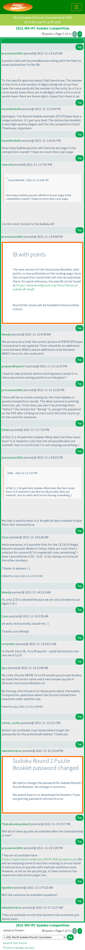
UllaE (5, 430)
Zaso (5, 537)
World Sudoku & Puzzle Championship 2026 (42, 17)
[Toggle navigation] (76, 7)
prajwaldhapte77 (14, 366)
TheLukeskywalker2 (16, 824)
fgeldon (7, 887)
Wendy (6, 334)
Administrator (12, 751)
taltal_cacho (11, 723)
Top (79, 47)
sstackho (8, 644)
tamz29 (7, 164)
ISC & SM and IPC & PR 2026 (42, 22)
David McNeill (11, 109)
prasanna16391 (12, 53)
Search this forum (15, 943)
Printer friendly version (18, 948)
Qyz (4, 668)
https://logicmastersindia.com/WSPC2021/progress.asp (39, 859)
